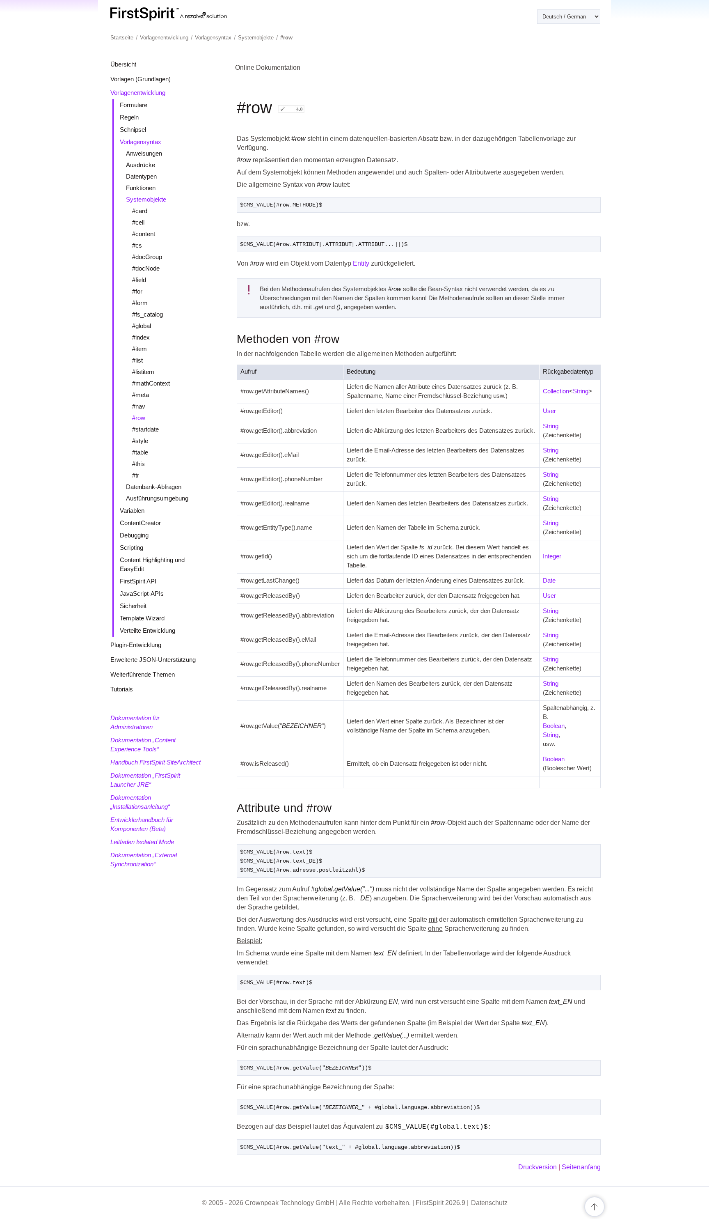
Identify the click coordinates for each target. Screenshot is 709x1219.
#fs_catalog (147, 314)
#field (139, 279)
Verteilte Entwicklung (147, 630)
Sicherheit (133, 605)
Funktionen (141, 187)
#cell (138, 222)
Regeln (129, 117)
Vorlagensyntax (140, 141)
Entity (361, 263)
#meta (140, 394)
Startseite (121, 37)
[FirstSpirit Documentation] (185, 14)
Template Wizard (142, 618)
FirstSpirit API (138, 581)
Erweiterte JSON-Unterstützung (153, 659)
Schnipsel (133, 129)
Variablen (132, 510)
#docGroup (147, 256)
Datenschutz (489, 1202)
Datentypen (141, 176)
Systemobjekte (146, 199)
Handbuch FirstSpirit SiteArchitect (155, 762)
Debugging (134, 535)
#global (141, 325)
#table (140, 452)
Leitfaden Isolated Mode (142, 841)
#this (138, 463)
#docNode (146, 268)
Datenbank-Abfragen (153, 486)
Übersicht (123, 64)
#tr (135, 475)
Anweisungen (144, 153)
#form (140, 302)
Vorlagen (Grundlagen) (140, 79)
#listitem (143, 371)
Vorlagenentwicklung (137, 92)
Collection (556, 391)
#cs (137, 245)
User (549, 410)
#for (137, 291)
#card (139, 210)
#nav (138, 406)
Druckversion (537, 1167)
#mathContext (151, 383)
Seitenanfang (581, 1167)
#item (139, 348)
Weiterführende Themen (142, 674)
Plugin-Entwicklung (135, 644)
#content (143, 233)
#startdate (145, 429)
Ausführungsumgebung (157, 498)
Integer (552, 556)
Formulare (133, 104)
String (580, 391)
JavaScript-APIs (142, 593)
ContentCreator (140, 522)
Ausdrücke (140, 164)
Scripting (131, 547)
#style (140, 440)
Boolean (554, 725)
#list (137, 360)
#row (138, 417)
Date (549, 580)
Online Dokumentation (267, 67)
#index (141, 337)
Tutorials (121, 689)
